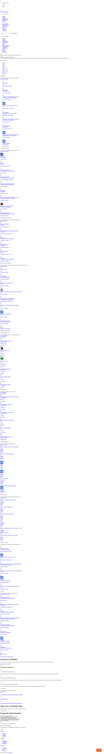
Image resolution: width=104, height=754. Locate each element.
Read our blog (2, 691)
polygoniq (2, 186)
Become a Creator (6, 2)
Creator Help (5, 748)
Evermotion (2, 589)
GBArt (4, 146)
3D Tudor (2, 566)
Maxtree (1, 316)
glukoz (1, 172)
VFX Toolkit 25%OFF (4, 478)
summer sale (2, 460)
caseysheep (2, 480)
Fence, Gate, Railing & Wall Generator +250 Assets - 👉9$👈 (11, 528)
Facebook (4, 734)
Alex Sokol (4, 128)
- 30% (10, 254)
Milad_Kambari (5, 85)
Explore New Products (4, 79)
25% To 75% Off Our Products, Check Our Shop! (9, 535)
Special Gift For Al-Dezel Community (6, 453)
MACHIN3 (2, 193)
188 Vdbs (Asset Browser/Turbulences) (7, 513)
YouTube (4, 736)
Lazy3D (4, 121)
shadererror (2, 501)
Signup (4, 6)
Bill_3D (1, 294)
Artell (1, 159)
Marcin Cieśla (2, 254)
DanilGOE (2, 399)
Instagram (4, 735)
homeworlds (2, 323)
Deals (4, 27)
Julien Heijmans (3, 643)
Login (4, 4)
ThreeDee (2, 353)
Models (9, 92)
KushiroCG (2, 649)
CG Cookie (2, 371)
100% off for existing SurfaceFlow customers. (8, 485)
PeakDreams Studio (6, 115)
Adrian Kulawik (3, 330)
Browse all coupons (3, 444)
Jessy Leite (2, 226)
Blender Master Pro (3, 301)
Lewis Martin (2, 582)
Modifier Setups (10, 656)
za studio (1, 379)
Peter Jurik (2, 308)
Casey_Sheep (5, 99)
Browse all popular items (4, 151)
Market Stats (5, 743)
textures (1, 448)
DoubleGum (2, 620)
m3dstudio (2, 530)
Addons (10, 85)
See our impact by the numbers (5, 663)
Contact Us (4, 750)
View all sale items (3, 220)
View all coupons (3, 497)
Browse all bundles (3, 335)
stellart (1, 537)
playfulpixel (2, 489)
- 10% (9, 226)
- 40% (12, 301)
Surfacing (11, 179)
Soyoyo (1, 634)
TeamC (1, 208)
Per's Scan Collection (4, 551)
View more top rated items (4, 594)
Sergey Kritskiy (3, 613)
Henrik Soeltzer (5, 108)
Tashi (1, 422)
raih (1, 464)
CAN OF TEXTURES (4, 179)
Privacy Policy (8, 725)
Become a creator (3, 710)
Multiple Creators (3, 343)
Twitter (4, 733)
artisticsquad (2, 523)
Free (3, 21)
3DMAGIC (2, 272)
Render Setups (11, 108)
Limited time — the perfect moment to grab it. (8, 499)
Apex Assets (5, 92)
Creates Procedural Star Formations (6, 506)
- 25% (10, 240)
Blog (3, 749)
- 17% (13, 233)
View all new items (3, 266)
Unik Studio (2, 240)
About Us (4, 740)
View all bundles (3, 392)
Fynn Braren (2, 200)
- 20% (11, 128)
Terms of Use (2, 725)
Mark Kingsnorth (3, 656)
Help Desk (4, 747)
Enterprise (4, 742)
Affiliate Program (6, 741)
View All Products (6, 23)
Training (8, 137)
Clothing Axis (2, 285)
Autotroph (10, 752)
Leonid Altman (3, 233)
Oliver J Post (2, 215)
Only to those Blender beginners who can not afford (9, 446)
